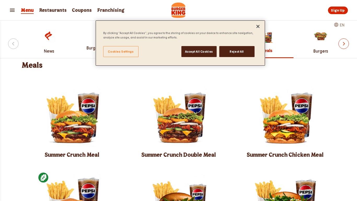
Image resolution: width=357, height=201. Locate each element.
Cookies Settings (121, 51)
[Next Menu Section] (343, 43)
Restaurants (53, 10)
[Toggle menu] (12, 10)
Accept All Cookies (199, 51)
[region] (180, 43)
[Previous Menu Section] (13, 43)
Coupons (82, 10)
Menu (27, 10)
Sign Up (338, 10)
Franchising (110, 10)
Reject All (237, 51)
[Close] (258, 26)
